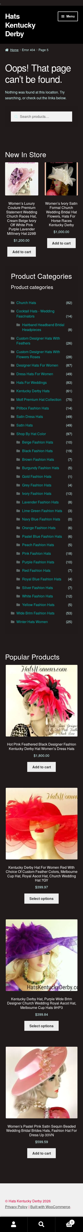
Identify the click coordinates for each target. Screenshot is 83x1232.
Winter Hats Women (32, 621)
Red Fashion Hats (36, 570)
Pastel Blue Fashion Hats (42, 536)
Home (14, 50)
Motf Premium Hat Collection (38, 399)
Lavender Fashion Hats (40, 502)
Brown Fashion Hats (38, 459)
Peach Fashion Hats (38, 544)
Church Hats (26, 302)
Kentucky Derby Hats (33, 390)
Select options (41, 898)
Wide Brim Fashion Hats (35, 613)
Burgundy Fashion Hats (40, 467)
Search (41, 1224)
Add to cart (21, 251)
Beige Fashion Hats (37, 442)
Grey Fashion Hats (36, 485)
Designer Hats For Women (37, 365)
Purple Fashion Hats (38, 561)
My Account (14, 1224)
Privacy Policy (16, 1206)
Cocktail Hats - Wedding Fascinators (35, 313)
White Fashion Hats (37, 596)
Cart (64, 1220)
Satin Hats (24, 425)
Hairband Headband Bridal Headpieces (43, 327)
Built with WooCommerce (50, 1206)
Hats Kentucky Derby (20, 25)
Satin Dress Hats (29, 416)
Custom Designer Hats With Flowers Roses (38, 354)
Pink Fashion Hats (36, 553)
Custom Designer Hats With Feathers (38, 341)
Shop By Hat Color (31, 433)
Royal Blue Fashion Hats (41, 579)
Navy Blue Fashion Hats (41, 519)
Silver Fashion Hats (37, 587)
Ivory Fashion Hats (36, 493)
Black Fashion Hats (37, 450)
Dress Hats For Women (34, 373)
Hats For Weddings (31, 382)
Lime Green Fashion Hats (42, 510)
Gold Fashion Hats (36, 476)
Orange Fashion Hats (39, 527)
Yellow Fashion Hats (38, 604)
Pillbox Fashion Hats (32, 408)
